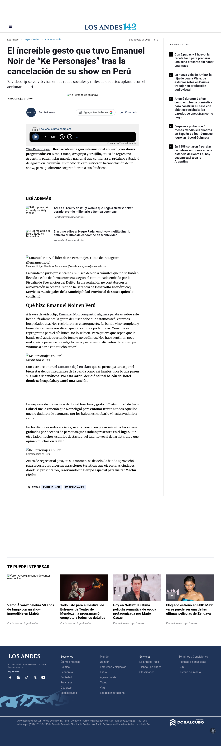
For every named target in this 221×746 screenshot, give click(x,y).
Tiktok (27, 677)
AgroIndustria (108, 677)
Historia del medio (190, 672)
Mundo (104, 656)
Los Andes (12, 39)
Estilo (103, 672)
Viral (102, 687)
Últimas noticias (70, 661)
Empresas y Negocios (113, 667)
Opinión (104, 661)
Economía (67, 672)
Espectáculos (32, 39)
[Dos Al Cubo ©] (187, 725)
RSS (181, 667)
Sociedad (66, 677)
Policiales (66, 682)
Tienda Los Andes (150, 667)
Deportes (66, 687)
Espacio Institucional (112, 692)
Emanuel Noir (51, 487)
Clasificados (146, 672)
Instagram (18, 677)
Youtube (43, 677)
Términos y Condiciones (193, 656)
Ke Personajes (74, 487)
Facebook (10, 677)
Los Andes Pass (149, 661)
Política (65, 667)
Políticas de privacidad (192, 661)
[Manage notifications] (213, 730)
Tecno (103, 682)
